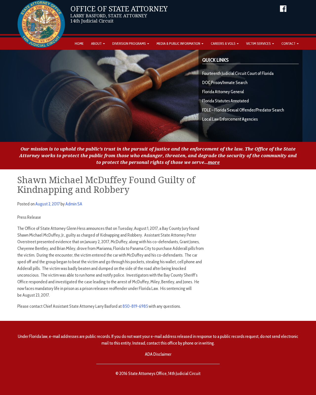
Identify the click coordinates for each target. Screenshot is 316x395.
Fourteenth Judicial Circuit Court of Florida (238, 73)
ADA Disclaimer (158, 354)
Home (79, 43)
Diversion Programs (129, 43)
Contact (288, 43)
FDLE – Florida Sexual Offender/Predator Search (243, 110)
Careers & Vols (223, 43)
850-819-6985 (135, 306)
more (214, 162)
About (96, 43)
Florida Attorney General (223, 91)
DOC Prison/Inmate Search (224, 82)
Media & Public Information (179, 43)
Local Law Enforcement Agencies (230, 119)
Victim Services (259, 43)
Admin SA (73, 204)
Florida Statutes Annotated (225, 101)
